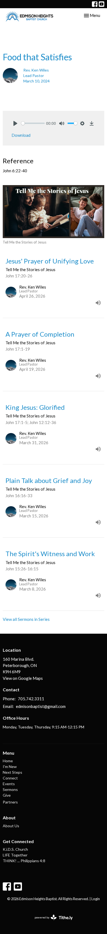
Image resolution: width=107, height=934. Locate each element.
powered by (51, 922)
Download (21, 135)
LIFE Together (15, 855)
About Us (11, 825)
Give (7, 795)
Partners (10, 802)
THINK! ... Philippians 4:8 (24, 860)
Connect (10, 778)
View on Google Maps (23, 678)
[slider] (33, 123)
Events (9, 783)
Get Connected (18, 841)
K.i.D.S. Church (15, 849)
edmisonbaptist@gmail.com (41, 706)
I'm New (10, 766)
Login (95, 899)
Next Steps (12, 772)
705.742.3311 (31, 698)
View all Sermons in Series (26, 619)
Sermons (10, 789)
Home (8, 760)
